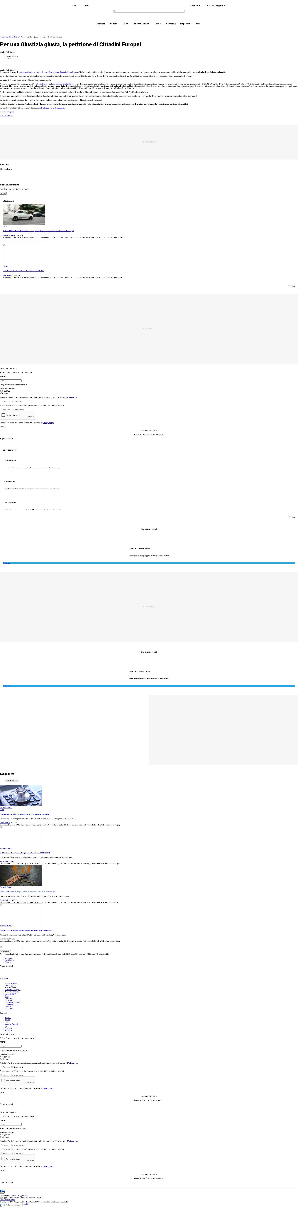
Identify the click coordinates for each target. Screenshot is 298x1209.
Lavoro (158, 23)
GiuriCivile (9, 1009)
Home (2, 37)
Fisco (125, 23)
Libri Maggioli (10, 986)
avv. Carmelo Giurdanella (61, 84)
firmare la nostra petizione (54, 108)
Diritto (7, 996)
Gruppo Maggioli (11, 983)
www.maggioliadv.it (7, 1200)
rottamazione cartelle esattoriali (179, 29)
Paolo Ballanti (8, 275)
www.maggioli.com (20, 1196)
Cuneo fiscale (154, 29)
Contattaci (8, 962)
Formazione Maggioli (12, 990)
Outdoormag (9, 1004)
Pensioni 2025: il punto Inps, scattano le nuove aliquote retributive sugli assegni (26, 930)
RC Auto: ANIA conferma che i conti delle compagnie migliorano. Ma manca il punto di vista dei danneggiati (38, 231)
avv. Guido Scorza (40, 84)
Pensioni (101, 23)
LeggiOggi (6, 391)
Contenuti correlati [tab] (12, 780)
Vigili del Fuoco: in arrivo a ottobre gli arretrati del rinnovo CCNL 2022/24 (25, 853)
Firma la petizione (6, 116)
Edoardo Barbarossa (12, 56)
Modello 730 (124, 29)
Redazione (4, 939)
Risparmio (185, 23)
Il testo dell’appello (7, 112)
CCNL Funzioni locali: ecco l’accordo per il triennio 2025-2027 (23, 271)
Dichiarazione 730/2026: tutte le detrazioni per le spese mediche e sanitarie (24, 814)
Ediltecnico (9, 998)
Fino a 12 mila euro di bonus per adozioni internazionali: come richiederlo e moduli (27, 892)
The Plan (8, 1006)
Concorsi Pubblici (141, 23)
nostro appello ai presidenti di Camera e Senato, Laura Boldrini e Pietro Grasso (48, 72)
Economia (171, 23)
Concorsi (5, 393)
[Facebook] (141, 535)
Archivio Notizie (12, 37)
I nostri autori (9, 960)
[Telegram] (156, 535)
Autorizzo (6, 401)
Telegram (6, 563)
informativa (73, 397)
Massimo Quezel (9, 235)
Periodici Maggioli (11, 992)
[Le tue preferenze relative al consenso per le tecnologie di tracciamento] (12, 1205)
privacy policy (48, 423)
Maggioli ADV (10, 994)
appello (40, 108)
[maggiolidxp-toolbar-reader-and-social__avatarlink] (4, 57)
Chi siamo (8, 958)
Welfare (113, 23)
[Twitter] (149, 535)
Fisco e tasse (9, 1000)
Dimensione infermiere (13, 1002)
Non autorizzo (19, 401)
